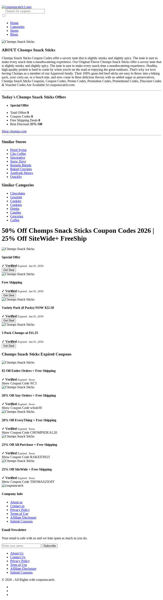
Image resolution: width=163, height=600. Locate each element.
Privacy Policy (20, 510)
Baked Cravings (21, 169)
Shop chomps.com (14, 131)
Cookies (15, 201)
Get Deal (8, 270)
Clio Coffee (18, 153)
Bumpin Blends (20, 165)
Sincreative (17, 157)
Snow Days (18, 161)
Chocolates (17, 193)
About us (16, 502)
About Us (16, 553)
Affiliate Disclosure (23, 517)
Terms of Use (19, 513)
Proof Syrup (18, 150)
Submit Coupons (21, 521)
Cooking (16, 205)
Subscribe (50, 545)
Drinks (14, 208)
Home (14, 23)
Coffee (14, 220)
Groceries (16, 216)
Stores (14, 30)
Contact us (17, 506)
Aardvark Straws (21, 173)
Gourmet (16, 197)
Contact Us (17, 557)
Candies (15, 212)
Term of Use (18, 565)
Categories (17, 27)
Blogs (14, 34)
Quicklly (16, 176)
